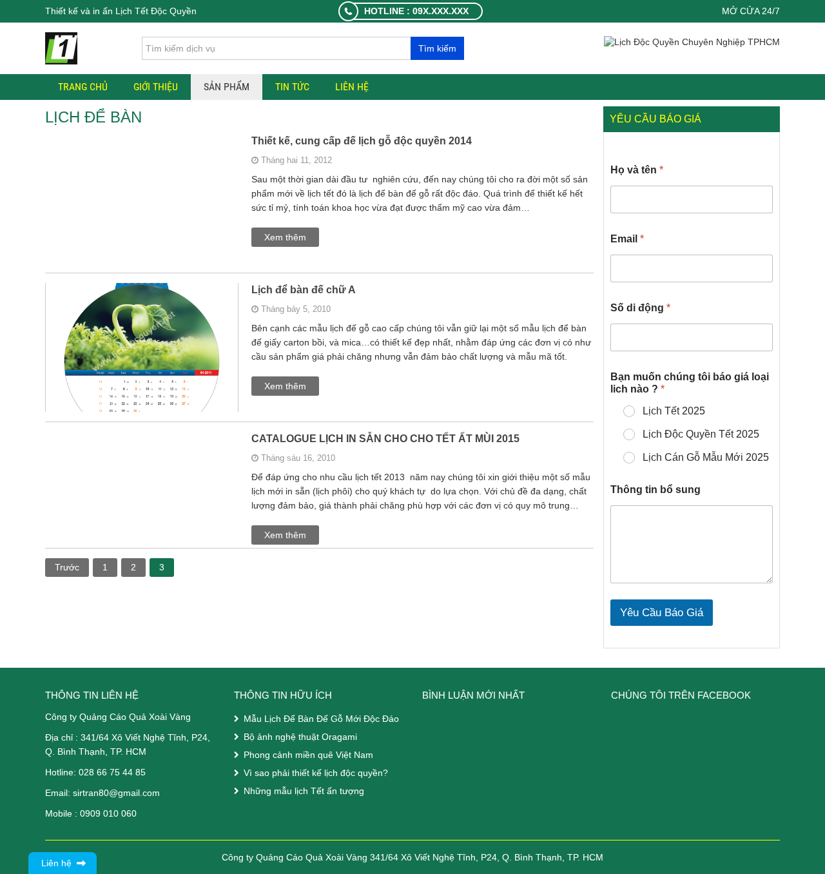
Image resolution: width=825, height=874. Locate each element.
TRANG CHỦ (83, 87)
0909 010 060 (108, 813)
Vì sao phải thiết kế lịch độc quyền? (316, 773)
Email (627, 238)
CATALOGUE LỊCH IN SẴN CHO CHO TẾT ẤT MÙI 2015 (385, 438)
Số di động (640, 307)
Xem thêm (285, 237)
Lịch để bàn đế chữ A (303, 289)
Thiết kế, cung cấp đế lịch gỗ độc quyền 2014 (361, 140)
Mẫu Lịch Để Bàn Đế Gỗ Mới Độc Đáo (321, 719)
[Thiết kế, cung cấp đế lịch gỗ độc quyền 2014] (141, 230)
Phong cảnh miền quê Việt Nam (308, 755)
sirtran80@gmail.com (116, 793)
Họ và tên (636, 169)
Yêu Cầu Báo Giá (661, 613)
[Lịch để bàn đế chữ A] (141, 400)
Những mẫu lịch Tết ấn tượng (304, 791)
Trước (67, 567)
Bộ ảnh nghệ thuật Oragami (300, 737)
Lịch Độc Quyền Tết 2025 (701, 434)
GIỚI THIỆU (155, 87)
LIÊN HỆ (352, 87)
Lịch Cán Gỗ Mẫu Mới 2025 (706, 457)
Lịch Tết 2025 (674, 410)
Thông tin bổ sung (655, 489)
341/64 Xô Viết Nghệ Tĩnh (133, 737)
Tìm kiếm (437, 48)
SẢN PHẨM (226, 87)
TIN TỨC (292, 87)
